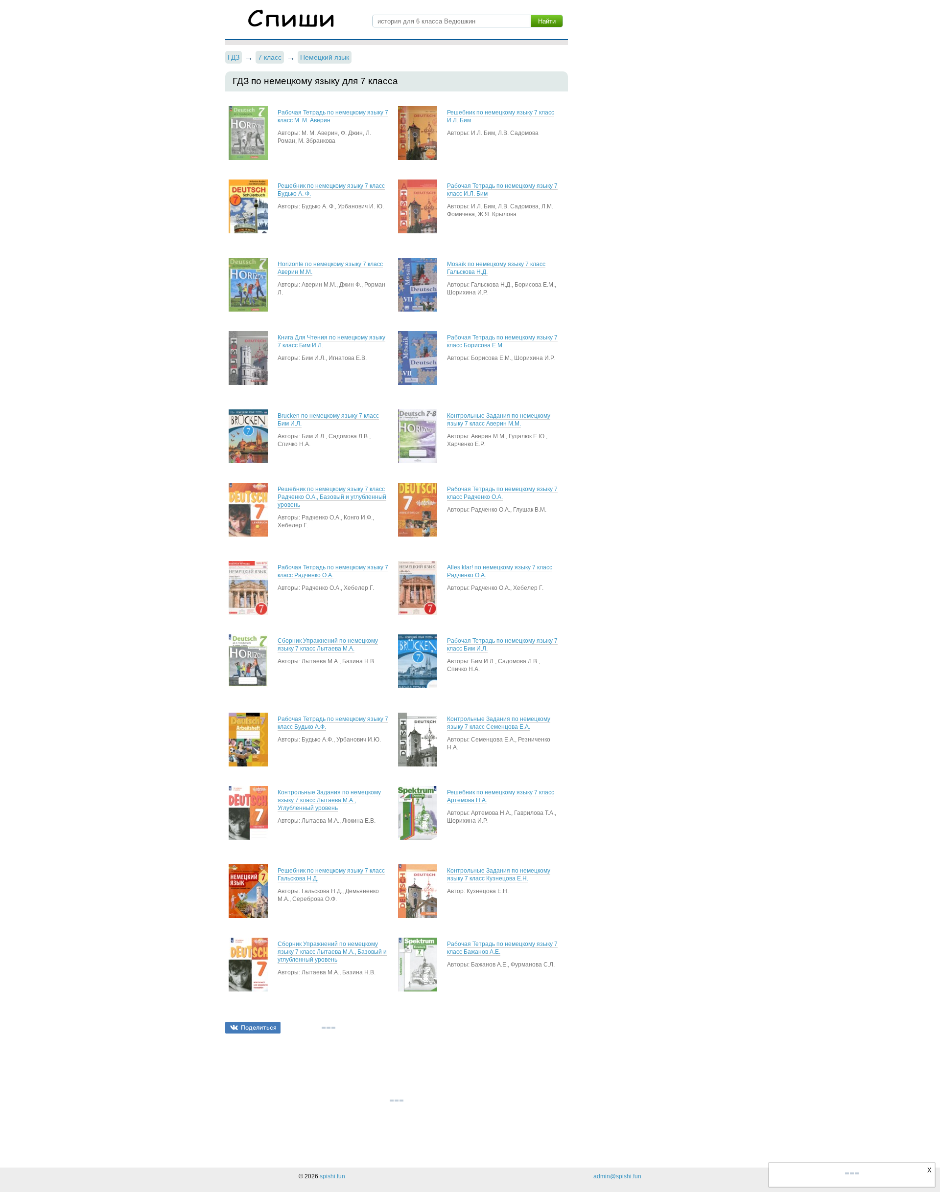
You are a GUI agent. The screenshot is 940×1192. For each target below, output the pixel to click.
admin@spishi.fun (617, 1176)
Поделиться (259, 1027)
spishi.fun (332, 1176)
